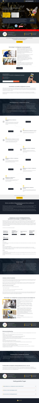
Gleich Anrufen (5, 234)
